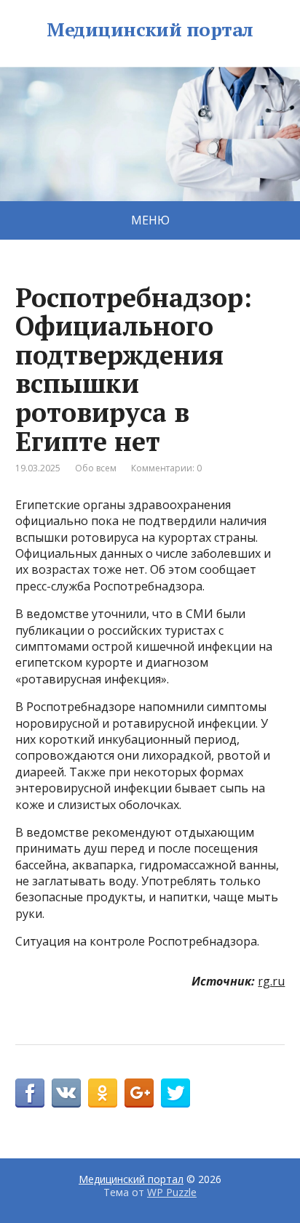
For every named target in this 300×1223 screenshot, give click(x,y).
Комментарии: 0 (166, 468)
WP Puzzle (172, 1192)
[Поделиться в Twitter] (175, 1093)
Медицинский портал (150, 30)
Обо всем (96, 468)
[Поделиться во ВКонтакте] (66, 1093)
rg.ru (271, 981)
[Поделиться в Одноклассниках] (102, 1093)
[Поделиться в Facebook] (29, 1093)
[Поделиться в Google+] (139, 1093)
